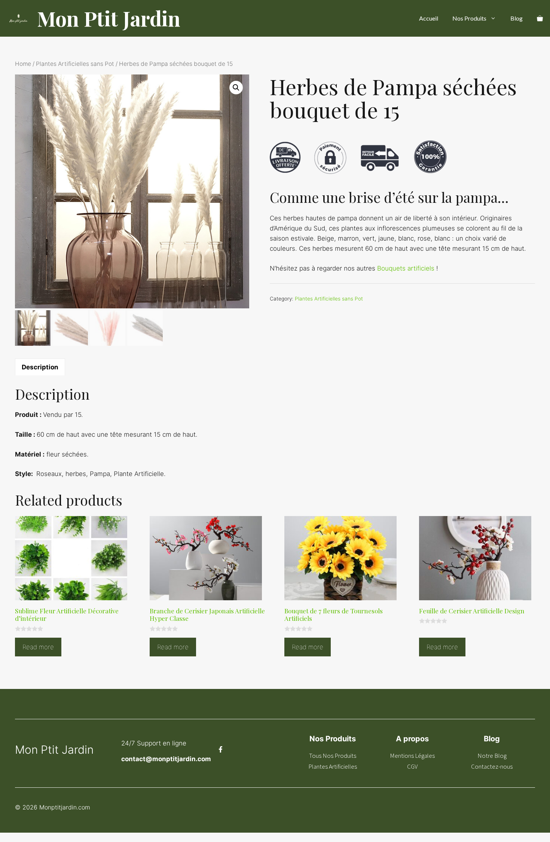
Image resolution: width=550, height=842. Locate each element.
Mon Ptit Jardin (108, 18)
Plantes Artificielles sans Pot (75, 63)
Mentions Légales (412, 755)
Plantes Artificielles (332, 766)
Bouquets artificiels (405, 268)
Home (23, 63)
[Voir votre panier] (540, 18)
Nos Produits (469, 18)
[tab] (40, 367)
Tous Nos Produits (332, 755)
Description (40, 367)
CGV (412, 766)
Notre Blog (492, 755)
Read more (38, 647)
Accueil (428, 18)
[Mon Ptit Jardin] (18, 18)
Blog (516, 18)
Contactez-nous (492, 766)
